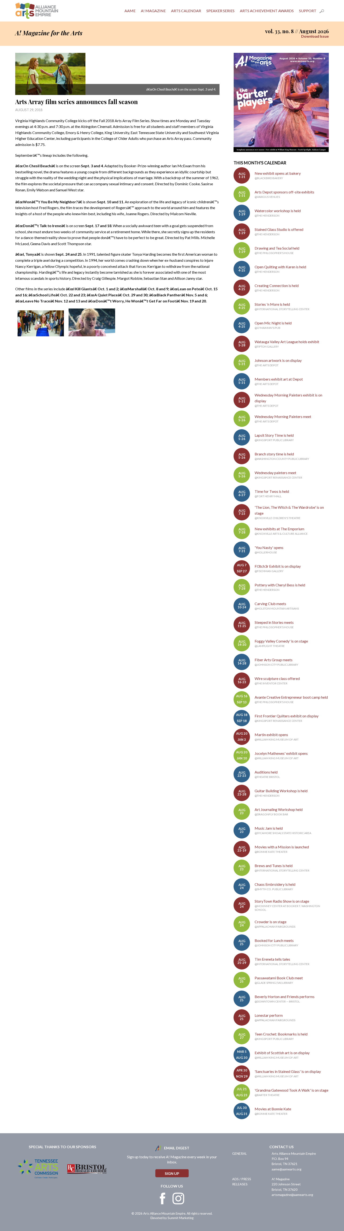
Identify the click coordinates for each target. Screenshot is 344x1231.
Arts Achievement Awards (267, 10)
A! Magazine (153, 10)
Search (324, 12)
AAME (129, 10)
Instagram (178, 1198)
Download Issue (315, 36)
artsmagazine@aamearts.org (292, 1195)
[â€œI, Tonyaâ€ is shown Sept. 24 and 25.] (92, 335)
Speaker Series (220, 10)
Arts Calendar (186, 10)
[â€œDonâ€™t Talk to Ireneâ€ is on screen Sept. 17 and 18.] (41, 335)
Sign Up (172, 1173)
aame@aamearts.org (286, 1169)
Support (307, 10)
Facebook (162, 1198)
